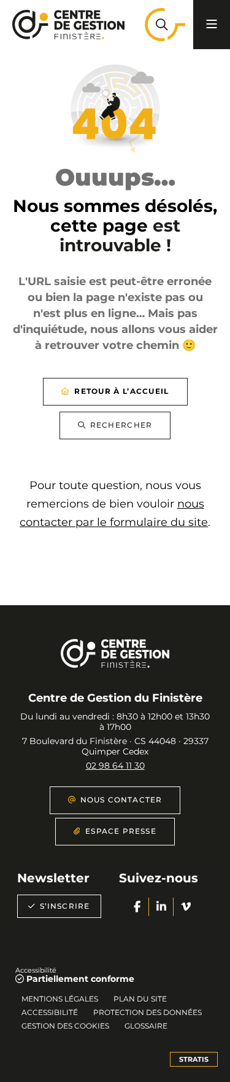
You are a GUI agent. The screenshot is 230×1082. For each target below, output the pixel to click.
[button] (161, 24)
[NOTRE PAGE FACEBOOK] (137, 907)
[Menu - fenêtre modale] (211, 24)
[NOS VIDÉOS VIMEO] (186, 907)
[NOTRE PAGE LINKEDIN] (161, 907)
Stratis (194, 1059)
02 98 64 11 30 (115, 765)
